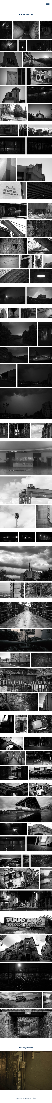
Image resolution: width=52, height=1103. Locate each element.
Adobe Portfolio (30, 1098)
